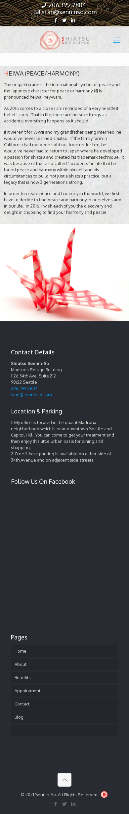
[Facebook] (56, 20)
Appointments (29, 690)
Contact (22, 703)
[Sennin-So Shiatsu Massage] (64, 39)
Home (20, 651)
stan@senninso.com (69, 12)
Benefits (23, 677)
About (20, 664)
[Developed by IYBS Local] (104, 794)
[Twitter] (64, 20)
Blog (19, 717)
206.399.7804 (67, 5)
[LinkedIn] (73, 20)
